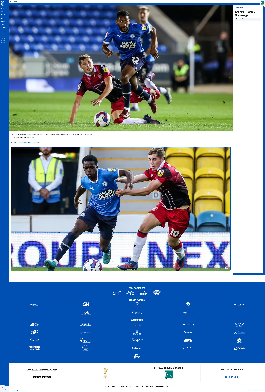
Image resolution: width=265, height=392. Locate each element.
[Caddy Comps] (34, 332)
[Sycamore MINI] (188, 312)
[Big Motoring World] (239, 348)
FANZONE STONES (4, 31)
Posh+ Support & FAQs (138, 386)
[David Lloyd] (239, 324)
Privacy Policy (106, 386)
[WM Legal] (85, 332)
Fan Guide (3, 40)
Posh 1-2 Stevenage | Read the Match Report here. (27, 142)
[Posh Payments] (34, 348)
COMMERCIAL (3, 35)
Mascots (3, 38)
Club (2, 24)
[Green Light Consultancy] (137, 332)
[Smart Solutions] (188, 305)
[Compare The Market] (137, 305)
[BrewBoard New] (239, 340)
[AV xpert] (137, 340)
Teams (3, 15)
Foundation (3, 33)
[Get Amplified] (188, 348)
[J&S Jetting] (85, 324)
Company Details (159, 386)
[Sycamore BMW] (137, 312)
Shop (2, 18)
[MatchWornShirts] (188, 340)
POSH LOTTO (3, 42)
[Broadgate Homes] (85, 348)
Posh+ (3, 12)
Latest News (15, 1)
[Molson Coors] (137, 324)
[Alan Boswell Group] (34, 324)
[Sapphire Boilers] (34, 340)
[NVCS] (85, 340)
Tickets (3, 21)
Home (11, 1)
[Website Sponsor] (262, 2)
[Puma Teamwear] (143, 293)
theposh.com (30, 137)
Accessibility (149, 386)
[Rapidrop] (137, 356)
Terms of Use (115, 386)
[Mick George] (130, 293)
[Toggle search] (7, 3)
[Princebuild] (34, 305)
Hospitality (3, 36)
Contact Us (168, 386)
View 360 (3, 27)
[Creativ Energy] (137, 348)
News (2, 8)
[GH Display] (85, 305)
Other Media (253, 390)
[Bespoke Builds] (85, 312)
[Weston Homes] (116, 293)
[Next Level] (239, 305)
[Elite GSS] (188, 324)
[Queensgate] (188, 332)
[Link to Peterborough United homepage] (3, 3)
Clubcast (262, 390)
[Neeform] (239, 332)
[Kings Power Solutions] (157, 293)
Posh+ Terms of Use (126, 386)
